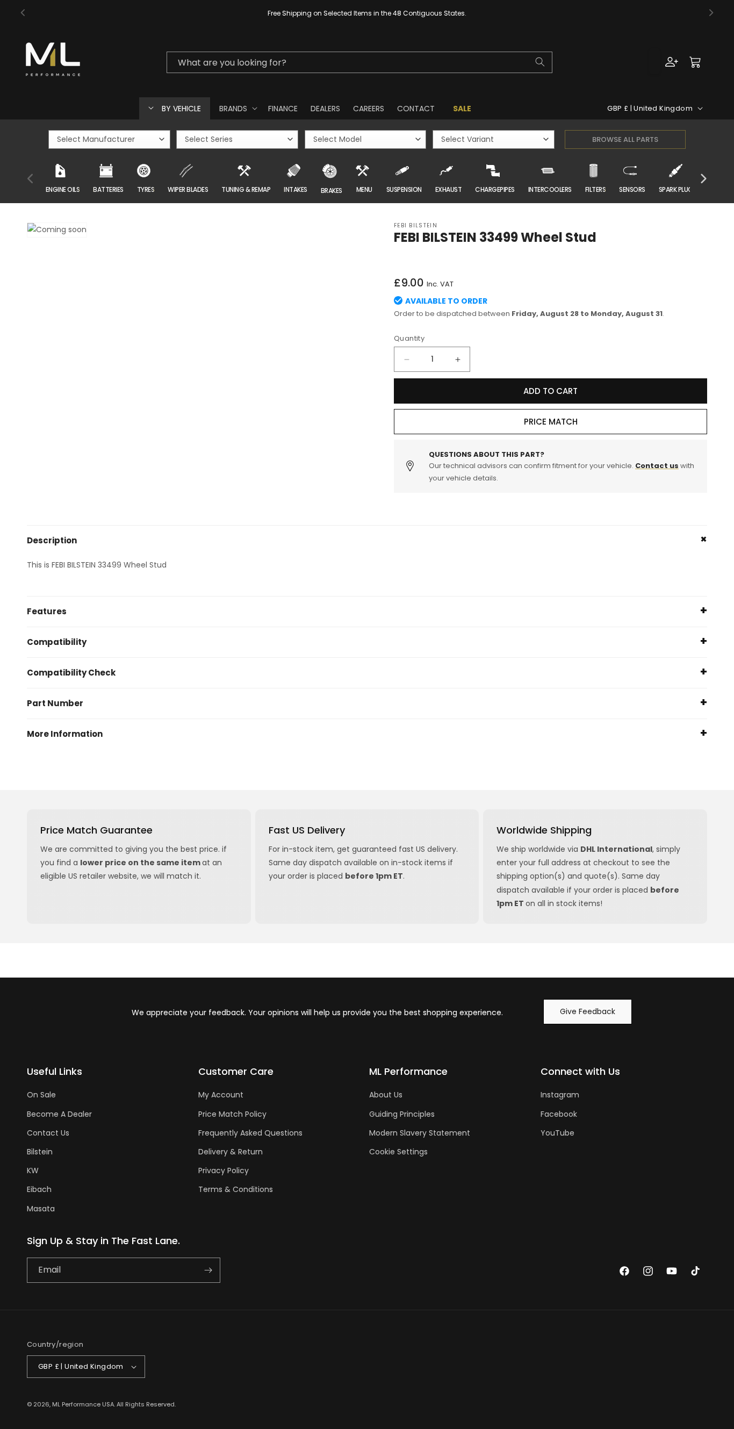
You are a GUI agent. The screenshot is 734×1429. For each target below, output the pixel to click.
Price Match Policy (232, 1114)
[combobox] (359, 62)
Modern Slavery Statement (419, 1133)
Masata (41, 1208)
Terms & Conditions (235, 1189)
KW (33, 1170)
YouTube (557, 1133)
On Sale (41, 1094)
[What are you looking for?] (540, 62)
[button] (237, 108)
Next (703, 179)
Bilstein (40, 1151)
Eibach (39, 1189)
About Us (385, 1094)
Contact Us (48, 1133)
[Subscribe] (208, 1270)
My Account (220, 1094)
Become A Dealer (59, 1114)
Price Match (551, 421)
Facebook (559, 1114)
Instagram (560, 1094)
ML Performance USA (83, 1404)
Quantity (409, 338)
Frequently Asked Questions (250, 1133)
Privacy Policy (223, 1170)
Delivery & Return (230, 1151)
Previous (30, 179)
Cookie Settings (398, 1151)
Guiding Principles (402, 1114)
